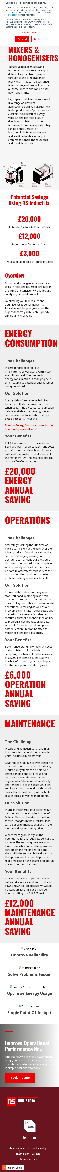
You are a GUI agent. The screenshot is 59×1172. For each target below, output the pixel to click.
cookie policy (11, 14)
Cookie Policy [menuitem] (39, 1148)
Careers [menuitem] (36, 1154)
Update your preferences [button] (30, 32)
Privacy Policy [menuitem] (22, 1154)
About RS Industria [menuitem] (19, 1148)
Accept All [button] (22, 39)
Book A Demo (20, 1078)
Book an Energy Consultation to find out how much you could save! (29, 427)
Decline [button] (37, 39)
